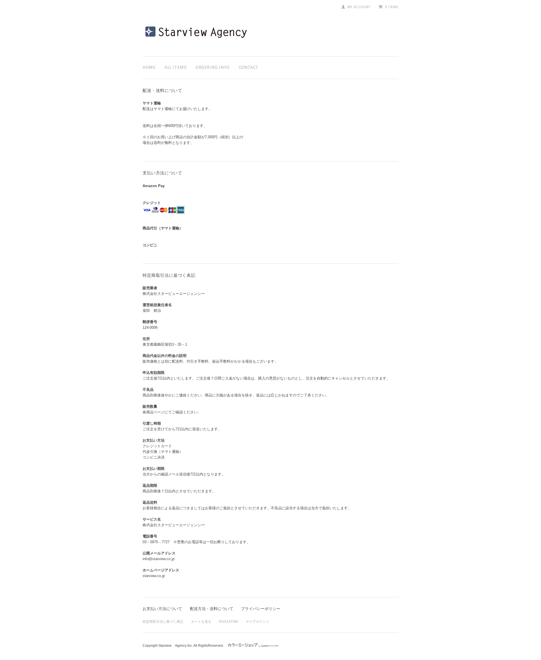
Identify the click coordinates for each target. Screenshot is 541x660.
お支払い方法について (162, 608)
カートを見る (201, 622)
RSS (222, 622)
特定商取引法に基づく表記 (163, 622)
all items (176, 67)
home (149, 67)
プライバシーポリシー (260, 608)
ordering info (213, 67)
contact (248, 67)
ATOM (233, 622)
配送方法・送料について (211, 608)
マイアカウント (257, 622)
